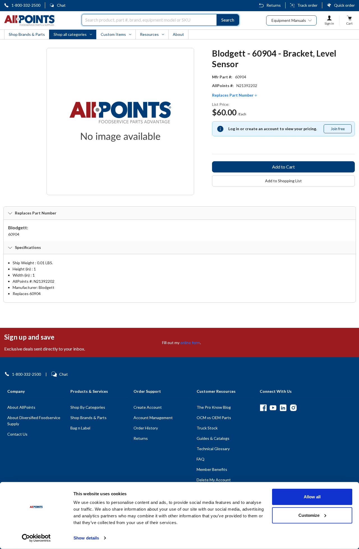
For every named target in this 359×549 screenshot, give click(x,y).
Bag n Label (80, 428)
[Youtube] (273, 407)
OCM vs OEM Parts (214, 417)
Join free (341, 130)
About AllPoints (21, 407)
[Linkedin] (283, 407)
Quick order (344, 5)
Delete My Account (214, 479)
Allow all (312, 496)
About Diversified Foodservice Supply (33, 420)
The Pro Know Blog (214, 407)
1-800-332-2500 (25, 5)
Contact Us (17, 434)
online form (190, 342)
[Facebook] (263, 407)
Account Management (153, 417)
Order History (146, 428)
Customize (308, 515)
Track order (307, 5)
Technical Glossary (213, 448)
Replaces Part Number (233, 95)
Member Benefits (212, 469)
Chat (61, 5)
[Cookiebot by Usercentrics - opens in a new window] (36, 538)
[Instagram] (293, 407)
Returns (273, 5)
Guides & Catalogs (213, 438)
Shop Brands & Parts (88, 417)
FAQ (200, 459)
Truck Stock (207, 428)
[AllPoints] (29, 20)
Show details (86, 538)
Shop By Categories (87, 407)
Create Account (148, 407)
